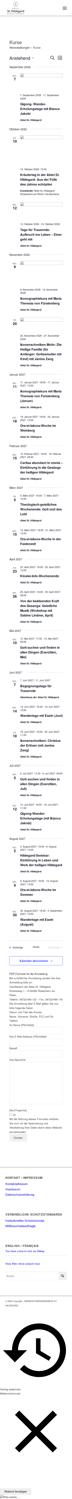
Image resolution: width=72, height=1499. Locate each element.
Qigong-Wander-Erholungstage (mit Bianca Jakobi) (40, 818)
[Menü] (64, 8)
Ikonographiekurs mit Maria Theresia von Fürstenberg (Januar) (41, 396)
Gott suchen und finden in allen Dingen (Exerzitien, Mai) (40, 652)
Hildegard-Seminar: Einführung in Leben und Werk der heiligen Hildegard (41, 860)
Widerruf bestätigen (15, 1491)
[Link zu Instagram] (64, 1309)
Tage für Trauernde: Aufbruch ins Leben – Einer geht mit (41, 234)
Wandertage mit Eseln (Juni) (41, 715)
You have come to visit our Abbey (25, 1251)
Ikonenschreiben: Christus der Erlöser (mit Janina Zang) (40, 745)
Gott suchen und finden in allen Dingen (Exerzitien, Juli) (40, 784)
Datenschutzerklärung (19, 1194)
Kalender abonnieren (34, 961)
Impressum (12, 1189)
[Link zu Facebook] (58, 1309)
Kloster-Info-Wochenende (39, 576)
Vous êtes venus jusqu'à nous (22, 1263)
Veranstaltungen (19, 47)
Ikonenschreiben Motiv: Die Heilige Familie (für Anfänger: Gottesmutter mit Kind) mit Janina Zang (41, 351)
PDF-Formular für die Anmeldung (28, 974)
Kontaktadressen (16, 1184)
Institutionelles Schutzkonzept (24, 1220)
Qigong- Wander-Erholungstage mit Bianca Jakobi (40, 109)
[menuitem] (64, 8)
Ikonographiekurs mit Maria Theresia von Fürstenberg (41, 300)
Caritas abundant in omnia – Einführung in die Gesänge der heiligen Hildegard (41, 467)
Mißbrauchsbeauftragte (20, 1226)
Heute (36, 946)
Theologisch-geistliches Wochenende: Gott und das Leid (41, 509)
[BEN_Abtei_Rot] (29, 8)
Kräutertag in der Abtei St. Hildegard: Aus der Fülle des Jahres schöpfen (39, 179)
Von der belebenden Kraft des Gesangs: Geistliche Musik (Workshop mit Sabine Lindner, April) (39, 608)
